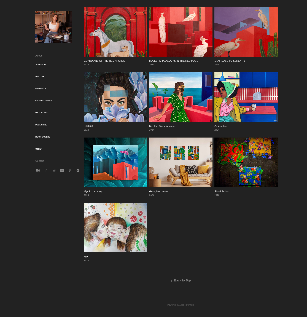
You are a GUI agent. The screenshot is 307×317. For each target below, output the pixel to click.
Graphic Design (43, 101)
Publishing (41, 125)
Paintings (40, 88)
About (38, 55)
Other (38, 149)
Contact (39, 160)
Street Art (41, 64)
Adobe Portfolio (186, 305)
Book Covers (42, 137)
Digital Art (41, 113)
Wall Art (40, 76)
